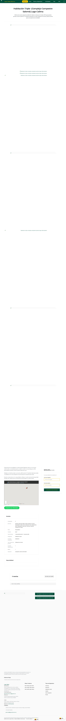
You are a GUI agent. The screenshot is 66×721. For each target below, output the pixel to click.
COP (59, 1)
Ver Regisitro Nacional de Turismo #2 (45, 597)
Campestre (17, 551)
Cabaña (46, 691)
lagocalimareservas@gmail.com (10, 693)
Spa (25, 526)
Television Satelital (30, 526)
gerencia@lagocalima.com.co (11, 712)
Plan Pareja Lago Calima (29, 685)
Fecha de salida (47, 483)
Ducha (33, 523)
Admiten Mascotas (18, 523)
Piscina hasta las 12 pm (27, 524)
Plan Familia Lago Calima (29, 689)
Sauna (16, 526)
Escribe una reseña (49, 576)
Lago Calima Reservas (9, 1)
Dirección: (6, 694)
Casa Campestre (48, 692)
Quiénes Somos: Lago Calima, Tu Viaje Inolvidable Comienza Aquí (14, 718)
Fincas (46, 694)
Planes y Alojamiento (37, 1)
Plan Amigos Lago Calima (29, 687)
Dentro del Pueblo (23, 551)
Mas (54, 1)
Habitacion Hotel (18, 536)
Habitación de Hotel (19, 542)
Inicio (30, 1)
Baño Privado (25, 523)
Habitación (17, 538)
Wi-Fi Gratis (20, 527)
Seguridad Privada (21, 526)
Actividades (47, 1)
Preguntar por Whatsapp (12, 507)
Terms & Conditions (29, 718)
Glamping (47, 687)
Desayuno (30, 523)
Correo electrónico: (7, 692)
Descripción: (6, 685)
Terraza (16, 527)
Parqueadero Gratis (18, 524)
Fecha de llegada (47, 477)
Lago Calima (6, 684)
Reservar (25, 1)
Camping (47, 685)
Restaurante (34, 524)
